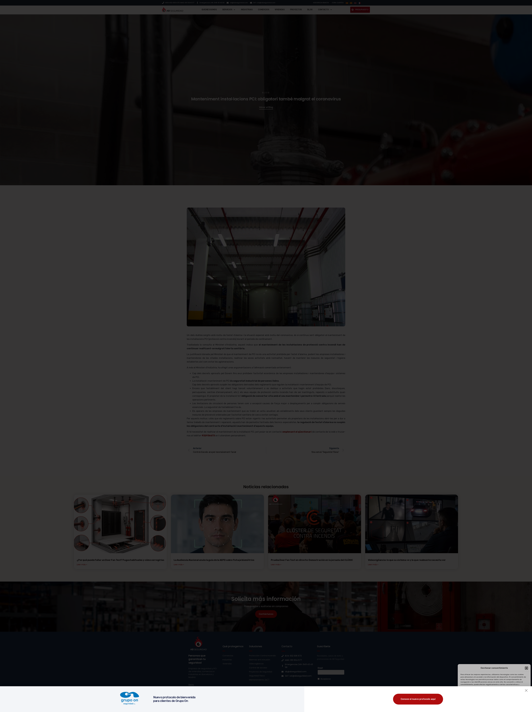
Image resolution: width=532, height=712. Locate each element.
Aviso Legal (511, 707)
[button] (526, 668)
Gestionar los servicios (471, 692)
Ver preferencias (517, 700)
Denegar (494, 700)
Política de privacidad (497, 707)
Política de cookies (479, 707)
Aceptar (471, 700)
